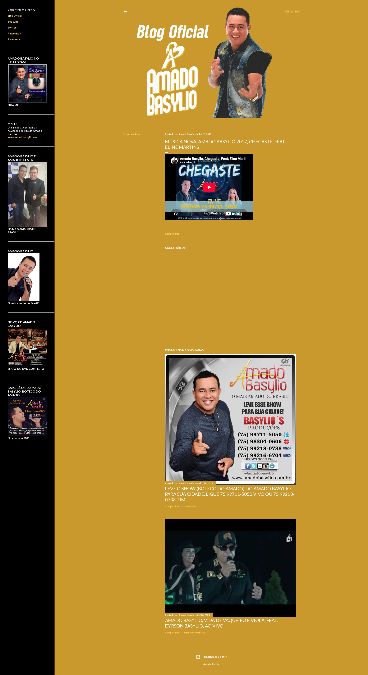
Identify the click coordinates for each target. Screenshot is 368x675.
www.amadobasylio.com (23, 137)
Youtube (13, 21)
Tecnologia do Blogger (214, 656)
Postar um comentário (194, 632)
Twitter (13, 27)
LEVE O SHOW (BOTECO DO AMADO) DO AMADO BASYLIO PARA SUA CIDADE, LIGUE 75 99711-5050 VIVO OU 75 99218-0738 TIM (230, 494)
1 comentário (189, 506)
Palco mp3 (14, 33)
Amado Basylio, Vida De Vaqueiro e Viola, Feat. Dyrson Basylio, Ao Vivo (221, 622)
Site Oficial (15, 15)
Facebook (14, 39)
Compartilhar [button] (131, 134)
